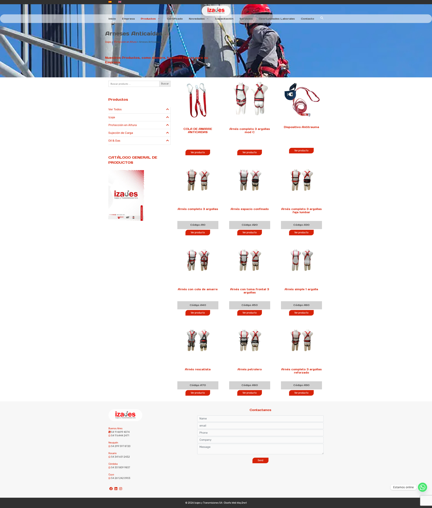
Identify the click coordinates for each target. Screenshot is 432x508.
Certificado (175, 18)
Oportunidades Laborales (277, 18)
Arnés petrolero (250, 369)
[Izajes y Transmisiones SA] (216, 10)
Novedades (197, 18)
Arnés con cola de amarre (198, 289)
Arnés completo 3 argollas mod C (250, 130)
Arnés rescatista (198, 369)
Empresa (128, 18)
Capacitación (224, 18)
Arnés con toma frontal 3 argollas (249, 291)
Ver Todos (115, 109)
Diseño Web (230, 502)
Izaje (111, 117)
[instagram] (120, 487)
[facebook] (111, 487)
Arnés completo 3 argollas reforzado (301, 371)
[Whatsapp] (422, 487)
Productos (148, 18)
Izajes (108, 42)
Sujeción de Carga (120, 132)
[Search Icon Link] (322, 18)
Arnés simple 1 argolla (301, 289)
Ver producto (198, 152)
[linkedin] (116, 487)
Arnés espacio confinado (250, 209)
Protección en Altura (125, 42)
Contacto (307, 18)
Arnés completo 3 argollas (198, 209)
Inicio (112, 18)
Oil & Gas (114, 140)
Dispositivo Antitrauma (301, 127)
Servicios (246, 18)
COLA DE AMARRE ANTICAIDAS (197, 130)
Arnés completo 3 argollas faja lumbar (301, 210)
